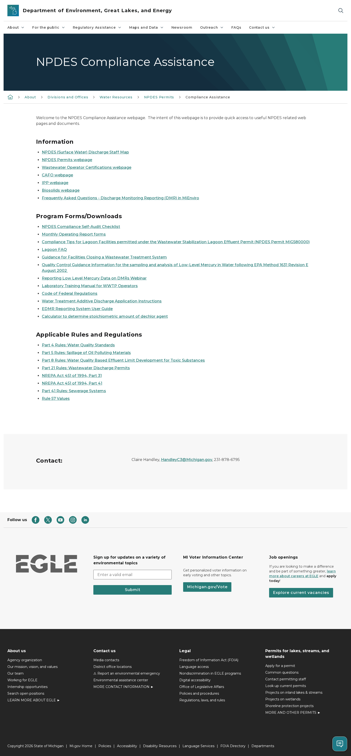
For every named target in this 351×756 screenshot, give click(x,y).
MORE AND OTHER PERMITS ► (293, 712)
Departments (262, 746)
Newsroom (182, 27)
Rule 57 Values (56, 398)
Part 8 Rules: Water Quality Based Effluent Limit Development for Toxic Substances (123, 360)
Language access (194, 667)
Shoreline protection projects (289, 706)
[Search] (341, 11)
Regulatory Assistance (94, 27)
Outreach (209, 27)
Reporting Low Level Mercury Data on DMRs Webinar (94, 278)
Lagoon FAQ (54, 249)
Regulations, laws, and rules (202, 700)
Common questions (281, 672)
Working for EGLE (22, 680)
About (13, 27)
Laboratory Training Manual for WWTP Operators (90, 286)
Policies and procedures (199, 693)
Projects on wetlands (282, 699)
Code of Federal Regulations (69, 293)
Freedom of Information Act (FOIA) (208, 660)
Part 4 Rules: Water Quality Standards (78, 345)
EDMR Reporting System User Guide (77, 309)
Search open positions (25, 693)
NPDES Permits (159, 97)
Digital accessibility (195, 680)
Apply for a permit (280, 666)
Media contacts (106, 660)
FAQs (236, 27)
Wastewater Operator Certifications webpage (86, 167)
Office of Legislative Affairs (201, 687)
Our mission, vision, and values (32, 667)
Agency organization (24, 660)
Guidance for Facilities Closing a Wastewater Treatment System (104, 257)
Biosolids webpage (61, 190)
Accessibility (127, 746)
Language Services (198, 746)
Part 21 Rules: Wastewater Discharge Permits (86, 368)
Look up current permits (285, 686)
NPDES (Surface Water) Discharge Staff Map (85, 152)
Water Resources (116, 97)
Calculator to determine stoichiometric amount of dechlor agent (105, 316)
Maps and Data (143, 27)
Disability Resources (159, 746)
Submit (132, 589)
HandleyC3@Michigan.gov (186, 459)
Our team (15, 673)
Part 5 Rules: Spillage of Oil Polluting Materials (86, 352)
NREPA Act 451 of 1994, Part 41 (72, 383)
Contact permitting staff (285, 679)
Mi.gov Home (80, 746)
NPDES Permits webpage (67, 160)
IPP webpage (55, 182)
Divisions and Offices (68, 97)
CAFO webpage (57, 175)
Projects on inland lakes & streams (293, 692)
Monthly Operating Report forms (74, 234)
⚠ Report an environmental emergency (126, 673)
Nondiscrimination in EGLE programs (210, 673)
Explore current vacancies (301, 592)
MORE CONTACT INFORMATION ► (123, 687)
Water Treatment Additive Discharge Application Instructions (102, 301)
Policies (104, 746)
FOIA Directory (232, 746)
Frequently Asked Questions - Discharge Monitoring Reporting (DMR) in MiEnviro (120, 198)
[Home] (10, 97)
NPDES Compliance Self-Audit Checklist (81, 226)
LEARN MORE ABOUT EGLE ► (33, 700)
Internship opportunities (27, 687)
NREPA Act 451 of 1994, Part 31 (72, 375)
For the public (45, 27)
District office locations (112, 667)
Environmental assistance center (120, 680)
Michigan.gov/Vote (207, 587)
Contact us (259, 27)
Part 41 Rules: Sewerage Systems (74, 391)
